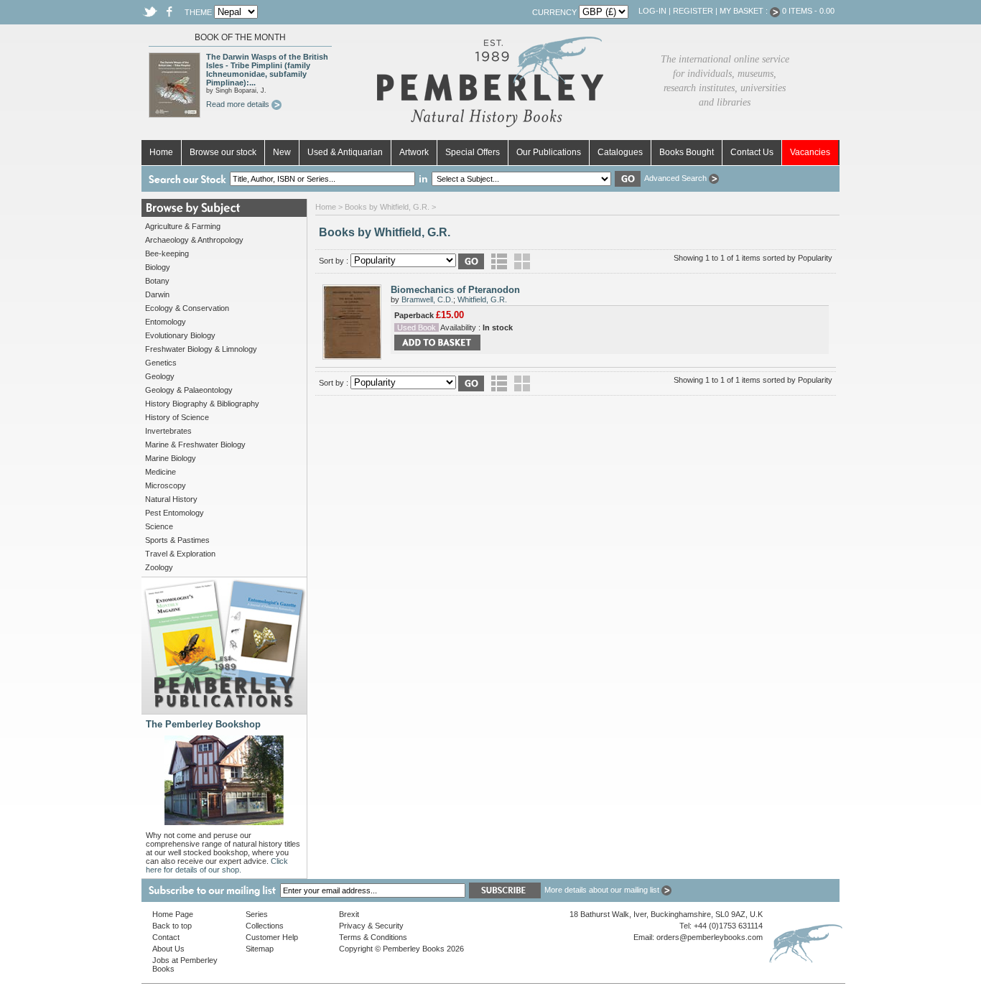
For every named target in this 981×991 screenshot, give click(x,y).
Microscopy (165, 485)
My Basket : (745, 10)
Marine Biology (170, 458)
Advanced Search (676, 178)
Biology (157, 267)
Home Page (172, 914)
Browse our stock (223, 152)
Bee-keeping (167, 253)
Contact (166, 937)
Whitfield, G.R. (482, 299)
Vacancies (810, 152)
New (282, 152)
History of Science (177, 417)
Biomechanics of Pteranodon (455, 289)
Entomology (165, 321)
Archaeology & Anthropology (194, 240)
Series (257, 914)
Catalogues (620, 152)
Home (161, 152)
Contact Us (751, 152)
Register (693, 10)
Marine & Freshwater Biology (195, 444)
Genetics (161, 362)
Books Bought (686, 152)
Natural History (171, 499)
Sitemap (260, 948)
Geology (160, 376)
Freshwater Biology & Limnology (201, 349)
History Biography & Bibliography (202, 403)
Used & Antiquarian (345, 152)
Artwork (414, 152)
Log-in (652, 10)
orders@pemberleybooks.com (709, 937)
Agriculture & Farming (182, 226)
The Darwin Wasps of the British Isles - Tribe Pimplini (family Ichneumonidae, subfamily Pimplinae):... (267, 69)
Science (159, 526)
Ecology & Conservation (187, 308)
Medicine (160, 471)
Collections (265, 925)
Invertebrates (168, 431)
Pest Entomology (174, 512)
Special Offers (472, 152)
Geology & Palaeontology (189, 390)
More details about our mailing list (602, 889)
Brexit (349, 914)
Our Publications (548, 152)
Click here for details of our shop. (217, 865)
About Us (168, 948)
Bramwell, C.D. (427, 299)
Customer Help (272, 937)
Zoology (159, 567)
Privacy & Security (371, 925)
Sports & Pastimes (177, 540)
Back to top (172, 925)
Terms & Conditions (373, 937)
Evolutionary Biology (180, 335)
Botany (157, 280)
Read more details (238, 104)
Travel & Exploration (180, 553)
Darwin (157, 294)
